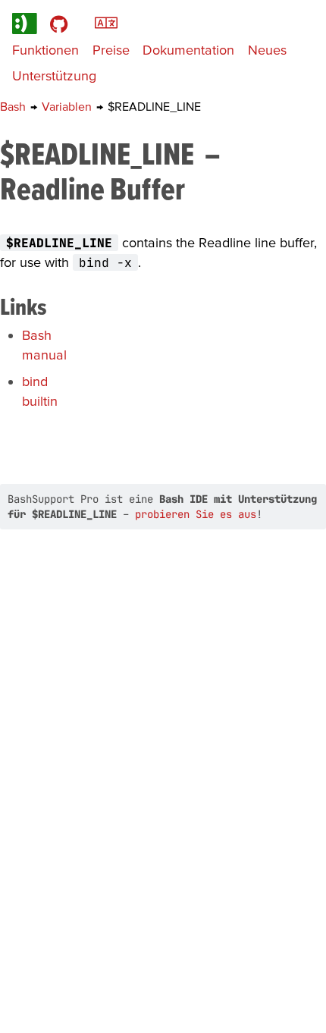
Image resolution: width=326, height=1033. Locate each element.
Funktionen (45, 50)
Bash (14, 106)
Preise (111, 50)
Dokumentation (188, 50)
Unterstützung (54, 75)
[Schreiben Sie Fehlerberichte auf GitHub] (58, 23)
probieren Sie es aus (195, 514)
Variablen (68, 106)
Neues (267, 50)
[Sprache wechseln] (106, 22)
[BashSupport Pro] (24, 23)
